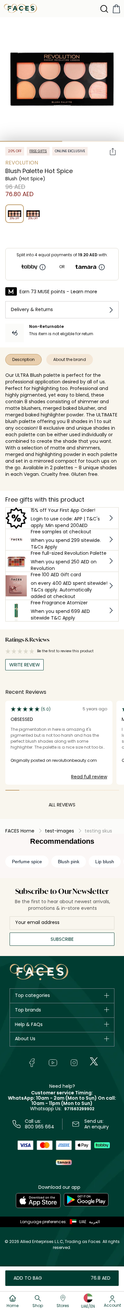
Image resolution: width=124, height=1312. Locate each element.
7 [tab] (97, 790)
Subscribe (62, 939)
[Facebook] (31, 1062)
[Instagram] (74, 1062)
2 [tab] (27, 790)
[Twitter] (94, 1061)
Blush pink (68, 861)
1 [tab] (31, 141)
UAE (82, 1221)
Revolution (21, 162)
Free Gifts (38, 151)
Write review (24, 664)
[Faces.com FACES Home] (20, 8)
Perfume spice (27, 861)
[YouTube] (53, 1062)
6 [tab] (83, 790)
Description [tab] (23, 359)
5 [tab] (69, 790)
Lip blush (104, 861)
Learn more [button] (84, 291)
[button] (76, 1222)
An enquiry (96, 1126)
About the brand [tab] (69, 359)
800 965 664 (39, 1126)
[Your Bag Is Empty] (116, 8)
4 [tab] (55, 790)
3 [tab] (41, 790)
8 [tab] (111, 790)
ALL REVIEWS (62, 804)
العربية (94, 1221)
